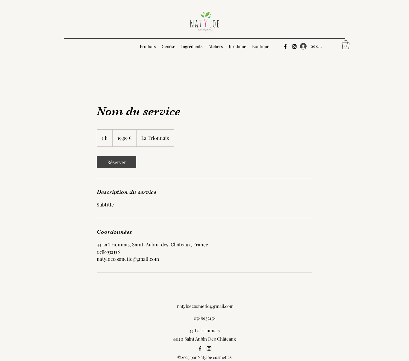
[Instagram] (294, 47)
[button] (345, 44)
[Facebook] (285, 47)
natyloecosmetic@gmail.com (205, 306)
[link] (116, 162)
